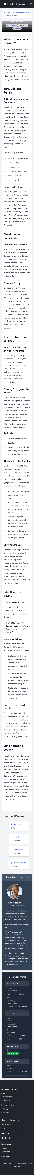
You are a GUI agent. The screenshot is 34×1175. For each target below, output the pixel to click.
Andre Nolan (14, 902)
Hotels (5, 1148)
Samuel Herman (19, 824)
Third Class (7, 1100)
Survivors (6, 1112)
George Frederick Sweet (20, 862)
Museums (6, 1152)
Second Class (8, 1097)
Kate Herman (18, 850)
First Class (6, 1093)
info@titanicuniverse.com (10, 1129)
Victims (5, 1109)
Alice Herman (18, 837)
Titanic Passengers (22, 13)
